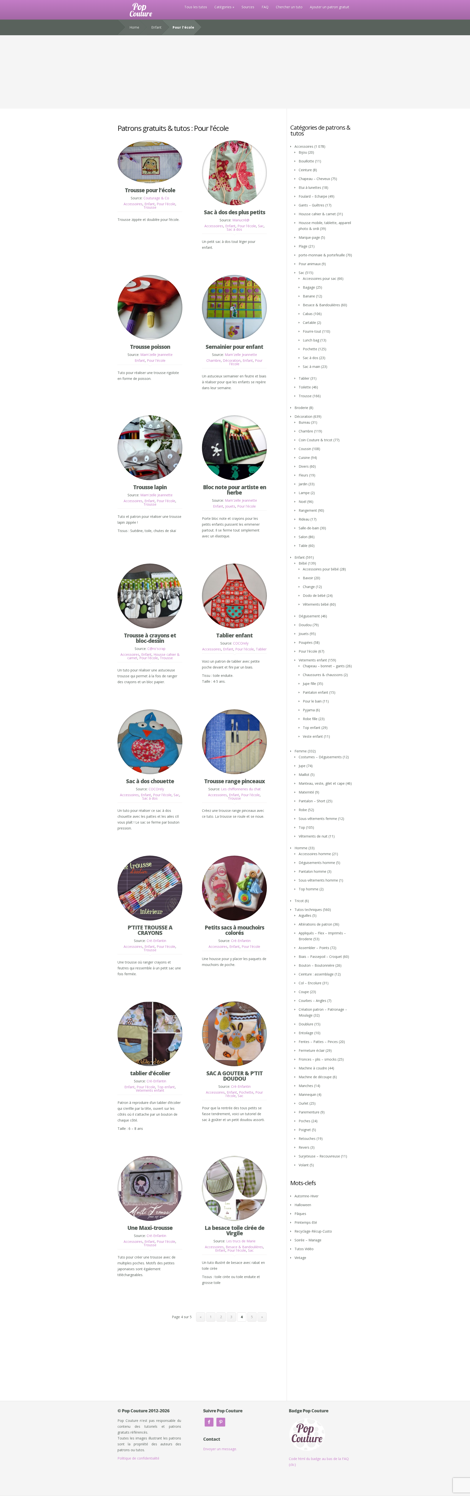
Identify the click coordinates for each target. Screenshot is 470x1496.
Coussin (305, 448)
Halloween (302, 1204)
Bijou (303, 152)
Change (309, 586)
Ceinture (305, 170)
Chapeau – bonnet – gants (324, 666)
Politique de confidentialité (138, 1458)
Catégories (223, 7)
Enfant (156, 27)
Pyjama (309, 710)
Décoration (232, 360)
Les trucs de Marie (241, 1241)
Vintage (300, 1257)
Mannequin (307, 1094)
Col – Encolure (310, 983)
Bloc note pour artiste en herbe (234, 489)
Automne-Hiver (306, 1196)
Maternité (306, 792)
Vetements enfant (150, 1090)
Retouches (307, 1138)
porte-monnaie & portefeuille (322, 255)
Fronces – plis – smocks (318, 1059)
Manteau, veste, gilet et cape (322, 783)
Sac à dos (234, 229)
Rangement (308, 510)
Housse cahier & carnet (317, 214)
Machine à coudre (313, 1068)
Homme (300, 848)
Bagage (309, 287)
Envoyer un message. (220, 1449)
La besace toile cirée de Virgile (234, 1230)
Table (303, 545)
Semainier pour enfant (234, 346)
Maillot (304, 774)
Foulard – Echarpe (313, 196)
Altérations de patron (315, 924)
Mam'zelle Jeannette (156, 354)
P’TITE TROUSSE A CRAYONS (150, 930)
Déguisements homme (317, 862)
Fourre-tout (312, 331)
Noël (302, 501)
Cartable (309, 322)
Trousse (149, 207)
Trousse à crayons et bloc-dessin (150, 638)
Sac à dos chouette (150, 781)
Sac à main (311, 366)
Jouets (230, 506)
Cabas (308, 313)
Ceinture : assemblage (316, 974)
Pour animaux (310, 263)
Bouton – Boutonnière (316, 965)
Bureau (304, 422)
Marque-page (309, 237)
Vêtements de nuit (313, 836)
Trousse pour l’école (150, 190)
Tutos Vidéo (304, 1249)
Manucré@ (240, 220)
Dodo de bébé (314, 595)
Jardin (303, 484)
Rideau (304, 519)
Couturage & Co (156, 198)
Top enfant (166, 1087)
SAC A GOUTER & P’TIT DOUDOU (234, 1075)
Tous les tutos (195, 7)
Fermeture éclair (312, 1050)
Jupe (302, 765)
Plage (303, 246)
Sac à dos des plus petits (234, 212)
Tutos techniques (308, 909)
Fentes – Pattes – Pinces (318, 1041)
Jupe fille (309, 683)
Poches (304, 1121)
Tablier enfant (234, 635)
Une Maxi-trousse (150, 1227)
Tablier (261, 649)
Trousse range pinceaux (234, 781)
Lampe (304, 492)
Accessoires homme (315, 853)
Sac (261, 226)
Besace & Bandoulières (244, 1247)
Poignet (305, 1129)
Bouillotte (306, 161)
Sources (248, 7)
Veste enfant (313, 736)
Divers (304, 466)
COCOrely (240, 643)
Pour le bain (312, 701)
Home (134, 27)
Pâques (300, 1213)
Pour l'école (166, 204)
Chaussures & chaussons (323, 674)
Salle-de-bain (309, 528)
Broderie (301, 407)
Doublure (306, 1024)
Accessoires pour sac (319, 278)
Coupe (304, 991)
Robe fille (310, 718)
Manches (306, 1085)
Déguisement (309, 616)
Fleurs (303, 475)
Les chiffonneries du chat (241, 789)
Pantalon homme (312, 871)
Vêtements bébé (316, 604)
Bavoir (308, 578)
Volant (304, 1165)
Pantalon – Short (312, 801)
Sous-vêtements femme (318, 818)
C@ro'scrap (156, 648)
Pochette (246, 1092)
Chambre (213, 360)
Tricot (299, 900)
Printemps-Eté (305, 1222)
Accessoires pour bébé (321, 569)
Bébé (303, 563)
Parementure (309, 1112)
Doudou (305, 625)
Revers (304, 1147)
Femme (300, 751)
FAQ (265, 7)
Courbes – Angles (312, 1000)
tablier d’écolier (150, 1073)
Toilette (305, 387)
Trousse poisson (150, 346)
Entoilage (306, 1033)
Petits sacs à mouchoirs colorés (234, 930)
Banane (309, 296)
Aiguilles (305, 915)
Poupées (306, 642)
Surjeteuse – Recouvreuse (319, 1156)
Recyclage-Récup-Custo (313, 1231)
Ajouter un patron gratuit (329, 7)
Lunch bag (311, 340)
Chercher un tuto (289, 7)
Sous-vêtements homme (318, 880)
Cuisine (304, 457)
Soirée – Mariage (307, 1240)
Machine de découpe (315, 1077)
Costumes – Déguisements (320, 757)
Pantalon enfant (315, 692)
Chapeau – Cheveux (314, 178)
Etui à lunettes (310, 187)
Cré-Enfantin (156, 940)
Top (302, 827)
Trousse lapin (150, 487)
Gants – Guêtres (311, 205)
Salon (303, 536)
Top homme (308, 889)
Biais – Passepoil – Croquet (320, 956)
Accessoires (133, 204)
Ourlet (303, 1103)
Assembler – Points (314, 947)
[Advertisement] (235, 72)
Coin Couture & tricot (315, 440)
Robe (303, 809)
